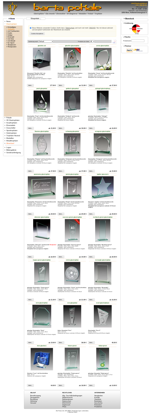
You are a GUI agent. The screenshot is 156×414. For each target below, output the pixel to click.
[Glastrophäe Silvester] (42, 230)
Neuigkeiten (98, 396)
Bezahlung (34, 399)
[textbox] (138, 40)
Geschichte (98, 403)
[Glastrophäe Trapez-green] (42, 273)
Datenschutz (70, 28)
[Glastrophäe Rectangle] (103, 273)
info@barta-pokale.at (139, 3)
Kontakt (97, 397)
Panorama (98, 405)
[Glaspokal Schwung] (72, 145)
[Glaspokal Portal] (72, 187)
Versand (33, 403)
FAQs (64, 407)
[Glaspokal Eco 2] (103, 316)
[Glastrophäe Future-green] (72, 359)
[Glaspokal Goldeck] (72, 102)
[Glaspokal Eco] (72, 316)
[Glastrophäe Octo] (42, 316)
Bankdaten (98, 401)
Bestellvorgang (35, 396)
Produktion (98, 407)
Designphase (34, 397)
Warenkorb (129, 18)
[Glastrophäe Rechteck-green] (103, 230)
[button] (37, 33)
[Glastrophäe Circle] (72, 273)
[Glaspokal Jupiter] (103, 187)
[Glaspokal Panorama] (42, 187)
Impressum (66, 405)
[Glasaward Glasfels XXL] (42, 59)
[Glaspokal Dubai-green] (103, 359)
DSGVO (92, 28)
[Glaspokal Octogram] (103, 145)
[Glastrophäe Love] (42, 359)
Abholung (33, 401)
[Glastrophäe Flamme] (42, 145)
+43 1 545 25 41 (141, 5)
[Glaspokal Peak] (42, 102)
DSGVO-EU (66, 403)
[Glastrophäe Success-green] (72, 230)
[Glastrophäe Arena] (103, 59)
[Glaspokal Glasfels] (72, 59)
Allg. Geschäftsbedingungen (72, 396)
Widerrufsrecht (67, 397)
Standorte (97, 399)
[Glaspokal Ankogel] (103, 102)
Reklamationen (67, 399)
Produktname (127, 41)
